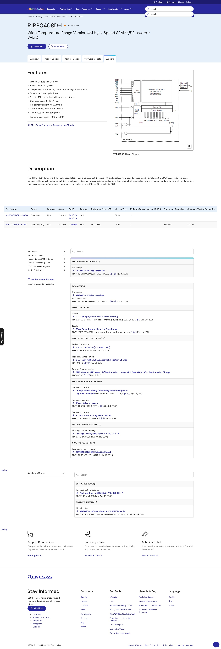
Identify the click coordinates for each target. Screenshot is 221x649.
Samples (172, 2)
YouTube (37, 614)
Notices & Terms (134, 645)
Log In (190, 2)
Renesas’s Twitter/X (42, 617)
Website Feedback (186, 645)
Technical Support (146, 597)
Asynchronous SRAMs (65, 17)
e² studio (113, 597)
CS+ (111, 601)
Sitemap (172, 645)
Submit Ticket (149, 555)
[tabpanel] (110, 549)
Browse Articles (92, 555)
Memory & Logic (42, 17)
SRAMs (52, 17)
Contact (84, 618)
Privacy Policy (149, 645)
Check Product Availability (150, 605)
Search (169, 9)
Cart (182, 2)
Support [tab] (110, 58)
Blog (82, 622)
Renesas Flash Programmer (121, 605)
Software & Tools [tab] (92, 58)
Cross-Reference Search (120, 633)
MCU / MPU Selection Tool (120, 610)
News (83, 610)
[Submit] (148, 14)
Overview (84, 597)
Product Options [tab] (51, 58)
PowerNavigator (116, 625)
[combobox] (169, 14)
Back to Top (217, 646)
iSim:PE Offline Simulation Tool (122, 614)
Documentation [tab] (71, 58)
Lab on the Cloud (117, 629)
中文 (170, 601)
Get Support (33, 555)
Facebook (37, 620)
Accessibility (162, 645)
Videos (83, 626)
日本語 (171, 605)
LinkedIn (36, 626)
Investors (84, 605)
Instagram (37, 623)
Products (30, 17)
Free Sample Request (148, 601)
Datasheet (38, 46)
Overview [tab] (34, 58)
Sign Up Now (37, 608)
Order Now (59, 46)
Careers (84, 601)
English (171, 597)
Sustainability (86, 614)
